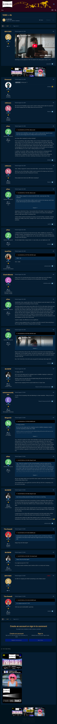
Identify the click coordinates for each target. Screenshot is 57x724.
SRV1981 (10, 19)
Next (8, 26)
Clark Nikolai (8, 275)
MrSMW (8, 369)
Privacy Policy (31, 719)
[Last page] (11, 26)
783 (9, 139)
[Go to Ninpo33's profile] (8, 423)
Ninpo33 (49, 111)
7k (8, 94)
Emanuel (8, 79)
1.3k (9, 409)
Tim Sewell (8, 529)
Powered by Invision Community (28, 721)
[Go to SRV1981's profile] (3, 20)
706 (9, 46)
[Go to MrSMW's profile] (8, 374)
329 (9, 432)
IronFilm (49, 224)
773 (9, 543)
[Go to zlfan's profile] (8, 132)
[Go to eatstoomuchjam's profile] (8, 400)
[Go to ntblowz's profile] (8, 108)
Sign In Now (40, 640)
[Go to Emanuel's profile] (8, 85)
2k (8, 117)
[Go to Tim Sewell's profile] (8, 535)
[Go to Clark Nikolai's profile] (8, 280)
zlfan (8, 126)
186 (9, 289)
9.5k (9, 266)
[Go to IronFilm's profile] (8, 257)
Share (41, 20)
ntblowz (8, 103)
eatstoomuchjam (47, 266)
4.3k (9, 383)
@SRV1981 (18, 82)
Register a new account (17, 640)
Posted (20, 31)
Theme (24, 719)
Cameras (18, 20)
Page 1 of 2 (15, 26)
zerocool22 (48, 63)
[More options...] (53, 31)
